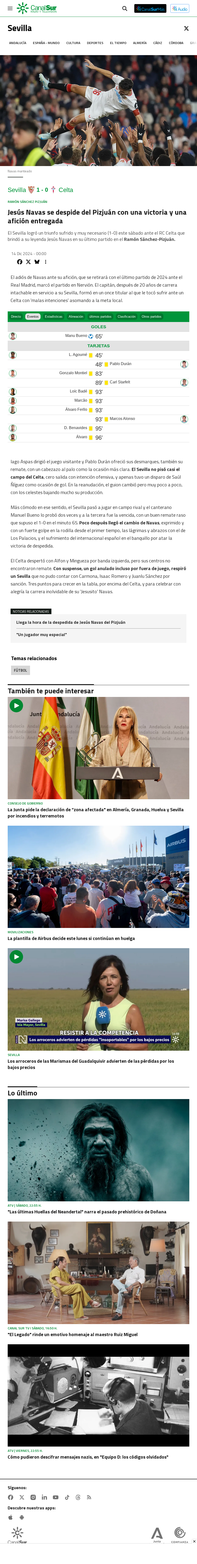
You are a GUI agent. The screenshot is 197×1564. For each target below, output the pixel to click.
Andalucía (17, 42)
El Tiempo (118, 42)
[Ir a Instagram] (34, 1497)
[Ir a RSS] (90, 1497)
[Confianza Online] (179, 1537)
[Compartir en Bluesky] (37, 262)
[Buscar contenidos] (125, 9)
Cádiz (157, 42)
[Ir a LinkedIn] (45, 1497)
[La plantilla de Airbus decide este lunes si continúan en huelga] (98, 877)
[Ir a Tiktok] (68, 1497)
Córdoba (176, 42)
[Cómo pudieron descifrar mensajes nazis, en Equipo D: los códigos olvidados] (98, 1395)
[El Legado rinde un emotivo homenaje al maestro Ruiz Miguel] (98, 1273)
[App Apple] (11, 1517)
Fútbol (20, 670)
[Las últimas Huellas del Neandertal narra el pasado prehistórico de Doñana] (98, 1150)
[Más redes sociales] (46, 262)
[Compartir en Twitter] (28, 262)
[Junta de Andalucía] (156, 1537)
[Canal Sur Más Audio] (179, 8)
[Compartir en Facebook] (20, 262)
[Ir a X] (186, 28)
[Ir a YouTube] (57, 1497)
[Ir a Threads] (79, 1497)
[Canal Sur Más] (150, 8)
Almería (140, 42)
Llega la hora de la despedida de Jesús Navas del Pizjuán (70, 622)
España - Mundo (46, 42)
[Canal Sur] (37, 8)
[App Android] (23, 1517)
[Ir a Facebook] (11, 1497)
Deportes (95, 42)
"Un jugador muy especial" (41, 634)
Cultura (73, 42)
